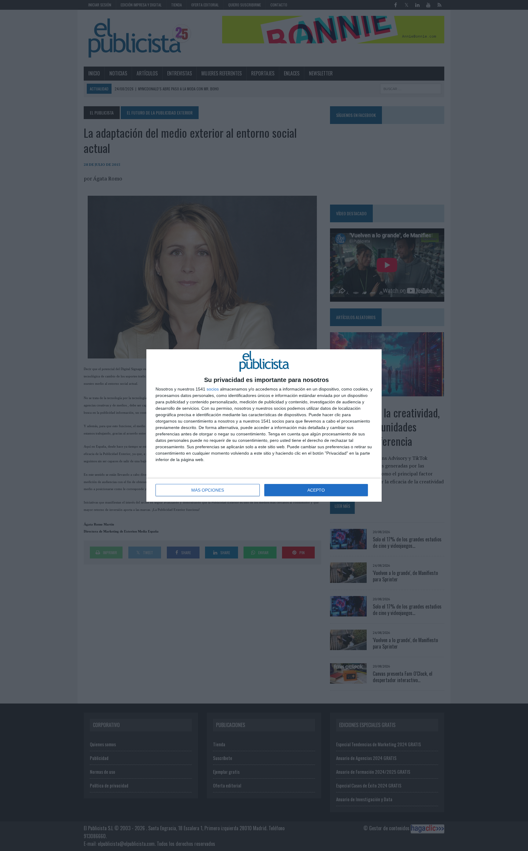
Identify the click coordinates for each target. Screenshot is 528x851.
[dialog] (264, 425)
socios (213, 389)
